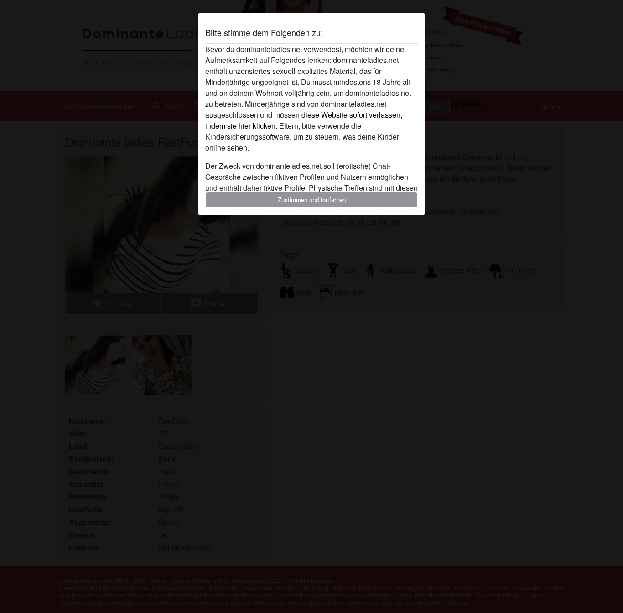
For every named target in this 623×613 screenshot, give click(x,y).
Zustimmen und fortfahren (312, 199)
